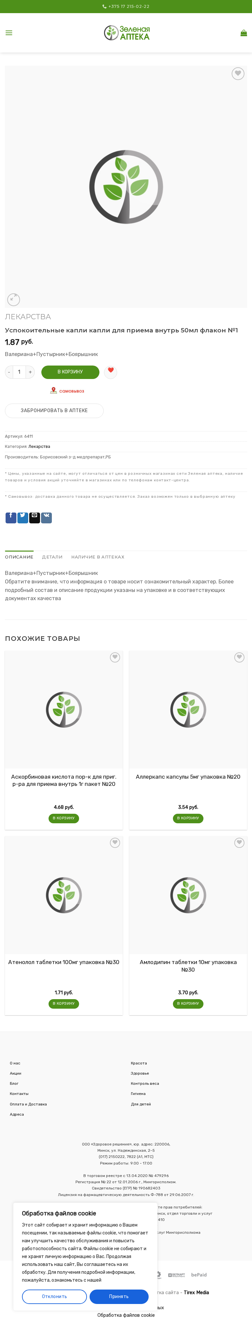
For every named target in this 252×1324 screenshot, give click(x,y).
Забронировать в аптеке (54, 410)
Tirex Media (196, 1292)
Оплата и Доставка (28, 1104)
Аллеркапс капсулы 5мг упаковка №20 (188, 776)
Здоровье (140, 1073)
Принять (119, 1296)
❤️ (111, 370)
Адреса (17, 1114)
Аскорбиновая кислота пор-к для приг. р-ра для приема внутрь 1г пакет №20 (63, 780)
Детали (52, 557)
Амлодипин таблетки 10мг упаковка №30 (188, 966)
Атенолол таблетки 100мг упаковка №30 (63, 962)
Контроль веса (145, 1083)
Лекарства (28, 316)
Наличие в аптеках (98, 557)
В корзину (70, 372)
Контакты (19, 1093)
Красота (139, 1063)
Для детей (141, 1104)
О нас (15, 1063)
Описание (19, 557)
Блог (14, 1083)
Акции (15, 1073)
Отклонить (54, 1296)
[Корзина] (244, 33)
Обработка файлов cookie (126, 1315)
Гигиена (138, 1093)
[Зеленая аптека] (127, 32)
